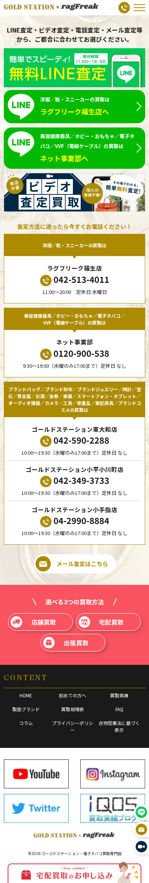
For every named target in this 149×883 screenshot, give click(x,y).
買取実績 (119, 695)
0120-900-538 (81, 353)
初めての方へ (72, 695)
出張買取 (76, 642)
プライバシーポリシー (72, 726)
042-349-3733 (81, 480)
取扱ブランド (26, 709)
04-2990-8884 (81, 520)
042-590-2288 (81, 440)
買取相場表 (72, 709)
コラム (26, 723)
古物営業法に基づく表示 (119, 726)
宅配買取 (111, 622)
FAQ (119, 709)
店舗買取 (43, 622)
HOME (25, 695)
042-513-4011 (81, 279)
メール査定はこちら (82, 564)
